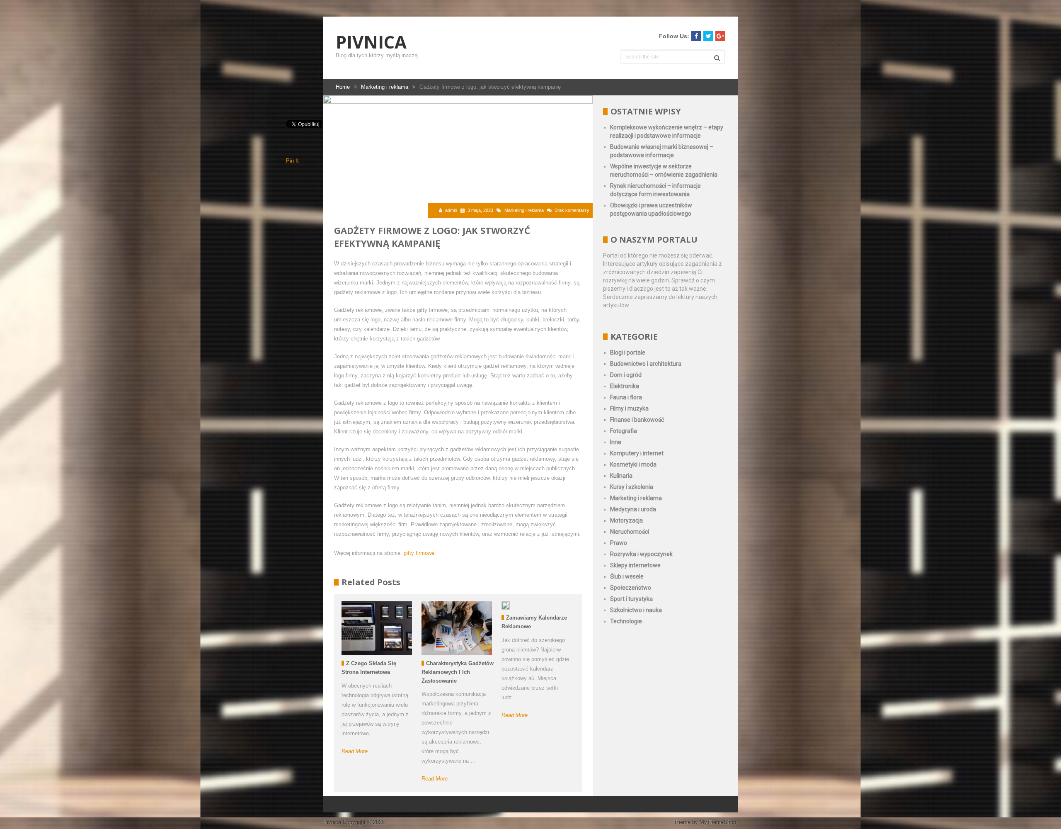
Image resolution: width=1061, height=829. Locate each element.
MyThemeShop (718, 822)
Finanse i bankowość (637, 419)
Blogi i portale (627, 352)
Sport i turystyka (631, 599)
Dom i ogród (626, 375)
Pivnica (371, 42)
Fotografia (623, 431)
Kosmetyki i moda (633, 464)
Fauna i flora (626, 397)
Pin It (292, 161)
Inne (615, 442)
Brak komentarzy (572, 210)
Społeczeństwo (630, 587)
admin (451, 210)
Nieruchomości (629, 531)
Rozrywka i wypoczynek (641, 554)
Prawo (618, 543)
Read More (355, 751)
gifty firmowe (419, 553)
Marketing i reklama (524, 210)
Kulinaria (621, 475)
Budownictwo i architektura (645, 363)
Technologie (626, 621)
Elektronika (624, 386)
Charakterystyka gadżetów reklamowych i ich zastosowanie (457, 672)
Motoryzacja (626, 520)
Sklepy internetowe (635, 565)
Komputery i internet (637, 453)
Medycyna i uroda (633, 509)
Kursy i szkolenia (631, 487)
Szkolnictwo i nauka (636, 610)
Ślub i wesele (627, 576)
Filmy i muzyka (629, 408)
